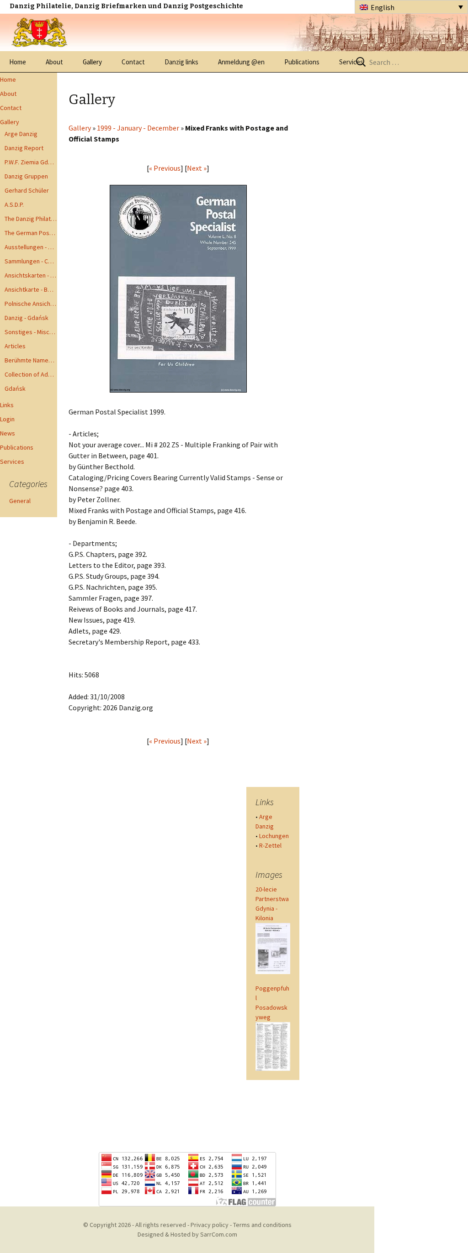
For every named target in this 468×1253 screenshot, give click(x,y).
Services (351, 62)
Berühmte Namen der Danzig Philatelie (31, 360)
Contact (133, 62)
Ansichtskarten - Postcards (31, 275)
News (7, 433)
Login (7, 419)
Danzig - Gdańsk (26, 318)
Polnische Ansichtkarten (31, 303)
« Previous (165, 168)
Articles (15, 346)
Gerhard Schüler (27, 190)
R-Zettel (270, 845)
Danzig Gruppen (26, 176)
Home (17, 62)
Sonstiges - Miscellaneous (31, 332)
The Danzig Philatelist (31, 219)
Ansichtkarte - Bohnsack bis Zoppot (31, 289)
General (20, 501)
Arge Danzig (21, 134)
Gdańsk (15, 388)
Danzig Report (24, 148)
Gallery (92, 62)
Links (7, 405)
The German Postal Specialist (31, 233)
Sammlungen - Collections (31, 261)
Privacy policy (210, 1225)
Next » (197, 168)
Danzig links (181, 62)
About (54, 62)
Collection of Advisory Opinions (31, 374)
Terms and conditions (262, 1225)
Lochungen (274, 836)
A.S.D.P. (14, 204)
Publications (301, 62)
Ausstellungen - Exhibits (31, 247)
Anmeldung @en (241, 62)
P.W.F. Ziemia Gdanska (31, 162)
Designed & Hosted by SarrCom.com (187, 1234)
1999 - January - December (138, 127)
